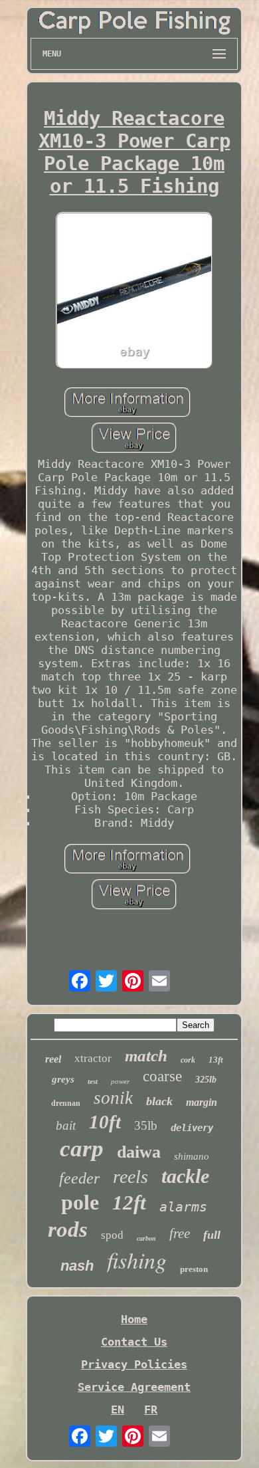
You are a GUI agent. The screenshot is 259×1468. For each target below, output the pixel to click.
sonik (113, 1098)
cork (188, 1060)
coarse (162, 1076)
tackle (185, 1176)
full (211, 1234)
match (146, 1056)
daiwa (139, 1152)
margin (201, 1102)
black (159, 1101)
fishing (137, 1260)
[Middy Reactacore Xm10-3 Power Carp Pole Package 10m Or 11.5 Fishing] (134, 292)
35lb (145, 1125)
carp (82, 1149)
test (93, 1081)
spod (112, 1235)
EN (117, 1409)
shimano (191, 1156)
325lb (205, 1080)
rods (68, 1229)
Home (134, 1319)
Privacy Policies (134, 1364)
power (120, 1081)
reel (53, 1059)
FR (150, 1409)
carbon (146, 1238)
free (179, 1233)
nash (77, 1265)
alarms (183, 1207)
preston (194, 1269)
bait (66, 1125)
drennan (65, 1103)
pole (80, 1202)
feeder (79, 1178)
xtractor (93, 1058)
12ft (129, 1202)
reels (130, 1176)
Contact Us (134, 1341)
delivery (192, 1127)
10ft (105, 1121)
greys (63, 1079)
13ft (216, 1060)
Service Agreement (134, 1387)
